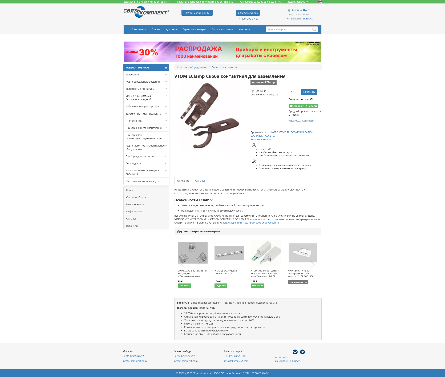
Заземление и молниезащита (143, 113)
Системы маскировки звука (142, 181)
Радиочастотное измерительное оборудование (145, 147)
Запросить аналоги (261, 139)
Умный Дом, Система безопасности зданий (139, 97)
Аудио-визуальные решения (143, 81)
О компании (138, 29)
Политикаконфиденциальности (288, 359)
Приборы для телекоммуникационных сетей (144, 136)
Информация (134, 211)
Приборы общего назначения (144, 127)
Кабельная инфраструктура (142, 106)
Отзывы (131, 218)
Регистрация (302, 14)
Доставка (171, 29)
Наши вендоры (135, 204)
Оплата (156, 29)
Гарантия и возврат (194, 29)
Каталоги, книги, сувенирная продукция (143, 172)
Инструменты (134, 120)
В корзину (309, 92)
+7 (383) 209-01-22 (234, 356)
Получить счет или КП (301, 99)
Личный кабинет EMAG (299, 18)
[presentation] (183, 265)
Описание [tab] (183, 180)
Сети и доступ (134, 163)
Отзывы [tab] (200, 180)
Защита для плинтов (234, 222)
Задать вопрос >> (298, 1)
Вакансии (132, 225)
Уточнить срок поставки (302, 119)
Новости (131, 190)
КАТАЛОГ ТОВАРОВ (137, 67)
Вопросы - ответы (222, 29)
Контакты (244, 29)
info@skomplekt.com (135, 361)
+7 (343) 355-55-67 (184, 356)
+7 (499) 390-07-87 (247, 18)
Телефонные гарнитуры (140, 88)
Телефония (132, 74)
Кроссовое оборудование (264, 222)
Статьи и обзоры (136, 197)
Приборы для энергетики (141, 156)
